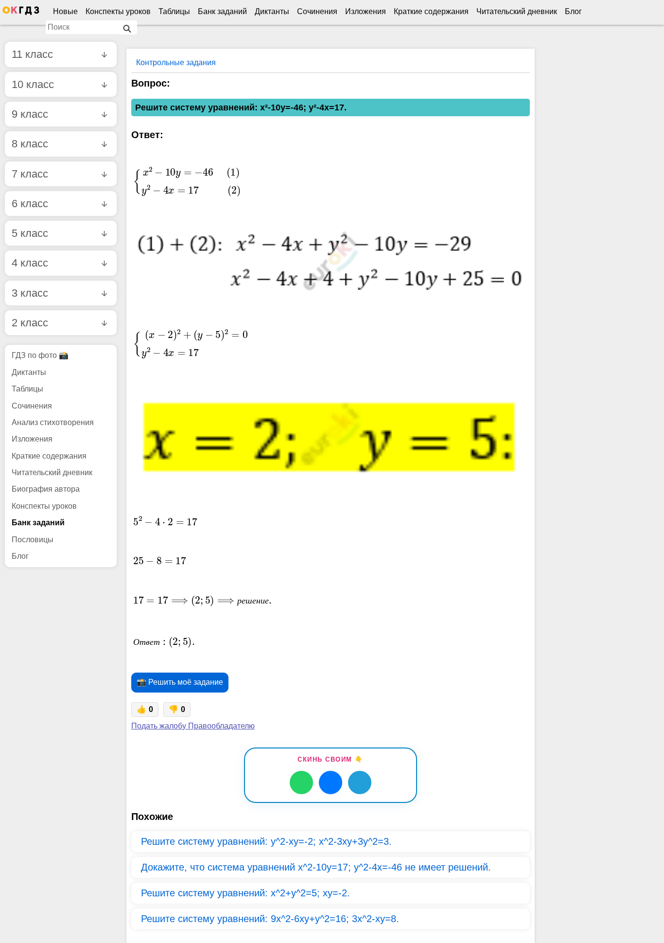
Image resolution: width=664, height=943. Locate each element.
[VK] (330, 782)
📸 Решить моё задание (180, 682)
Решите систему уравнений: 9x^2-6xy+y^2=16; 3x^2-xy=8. (270, 918)
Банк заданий (222, 11)
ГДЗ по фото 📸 (40, 355)
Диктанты (272, 11)
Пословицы (32, 539)
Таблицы (174, 11)
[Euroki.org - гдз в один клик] (21, 12)
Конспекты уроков (118, 11)
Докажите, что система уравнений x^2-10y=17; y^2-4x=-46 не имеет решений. (316, 867)
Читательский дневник (516, 11)
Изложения (365, 11)
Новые (65, 11)
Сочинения (317, 11)
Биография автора (46, 489)
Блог (573, 11)
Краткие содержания (431, 11)
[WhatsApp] (301, 782)
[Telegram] (359, 782)
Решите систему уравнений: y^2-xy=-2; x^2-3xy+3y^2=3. (266, 841)
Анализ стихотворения (53, 422)
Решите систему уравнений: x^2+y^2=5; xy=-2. (245, 893)
